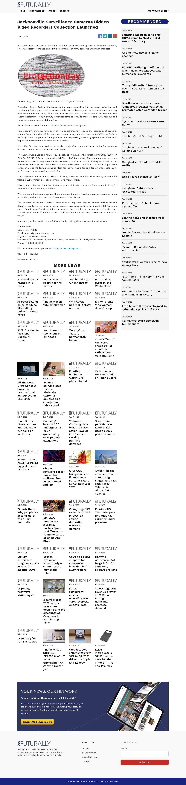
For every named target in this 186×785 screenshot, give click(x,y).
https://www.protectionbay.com (70, 125)
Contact (86, 761)
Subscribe (144, 762)
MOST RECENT (37, 11)
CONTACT (64, 11)
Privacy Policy (89, 752)
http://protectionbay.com (66, 248)
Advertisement (89, 757)
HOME (22, 11)
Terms (85, 748)
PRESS (52, 11)
